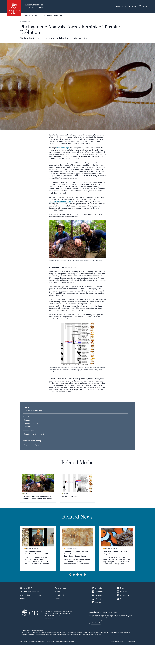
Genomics (28, 426)
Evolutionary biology (32, 423)
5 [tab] (85, 574)
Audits (57, 591)
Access (22, 599)
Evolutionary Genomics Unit (60, 201)
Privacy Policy (131, 641)
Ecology (27, 420)
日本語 (124, 6)
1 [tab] (70, 574)
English (118, 6)
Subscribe (95, 622)
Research (38, 15)
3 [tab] (77, 574)
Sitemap (58, 599)
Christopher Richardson (32, 410)
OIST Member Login (117, 641)
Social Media (60, 595)
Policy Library (60, 588)
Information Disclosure (29, 591)
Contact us (49, 618)
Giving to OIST (26, 588)
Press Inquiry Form (31, 445)
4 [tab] (81, 574)
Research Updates (54, 15)
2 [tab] (74, 574)
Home (27, 15)
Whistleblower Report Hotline (32, 595)
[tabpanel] (38, 548)
